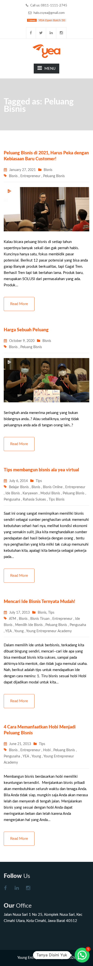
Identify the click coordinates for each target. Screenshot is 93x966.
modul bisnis (50, 493)
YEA (8, 631)
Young (19, 631)
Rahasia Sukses (34, 499)
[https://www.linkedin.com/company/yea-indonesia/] (16, 889)
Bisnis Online (52, 487)
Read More (19, 304)
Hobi (47, 750)
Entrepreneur (30, 176)
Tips (39, 481)
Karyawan (30, 493)
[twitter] (41, 32)
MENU (50, 69)
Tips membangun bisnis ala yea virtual (41, 470)
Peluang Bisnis (54, 176)
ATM (12, 619)
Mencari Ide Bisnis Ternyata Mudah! (39, 602)
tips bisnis (56, 499)
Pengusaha (12, 499)
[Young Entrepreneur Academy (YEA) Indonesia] (46, 51)
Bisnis (48, 170)
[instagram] (61, 32)
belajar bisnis (19, 487)
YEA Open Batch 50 (52, 20)
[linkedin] (51, 32)
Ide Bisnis (12, 493)
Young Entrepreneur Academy (49, 631)
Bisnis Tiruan (40, 619)
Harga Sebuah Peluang (26, 330)
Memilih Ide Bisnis (29, 625)
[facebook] (31, 32)
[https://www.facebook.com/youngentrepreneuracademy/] (5, 889)
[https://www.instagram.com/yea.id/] (28, 889)
